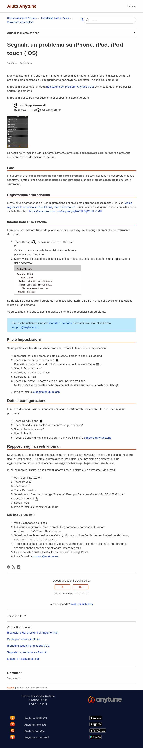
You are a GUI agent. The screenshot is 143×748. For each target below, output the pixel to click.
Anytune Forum (38, 700)
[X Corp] (13, 567)
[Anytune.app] (105, 700)
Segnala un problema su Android (27, 652)
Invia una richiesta (81, 604)
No (80, 587)
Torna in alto (15, 616)
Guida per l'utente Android (23, 639)
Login (32, 704)
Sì (62, 587)
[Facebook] (8, 567)
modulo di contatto (60, 323)
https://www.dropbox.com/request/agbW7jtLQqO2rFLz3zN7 (66, 211)
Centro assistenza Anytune (22, 18)
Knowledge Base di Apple (55, 18)
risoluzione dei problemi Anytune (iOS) (70, 86)
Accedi (10, 687)
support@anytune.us (45, 556)
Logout (42, 704)
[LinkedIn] (18, 567)
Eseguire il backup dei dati (23, 658)
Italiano (131, 6)
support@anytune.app (25, 327)
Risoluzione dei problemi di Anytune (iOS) (33, 632)
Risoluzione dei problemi (20, 22)
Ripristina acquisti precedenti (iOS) (28, 645)
